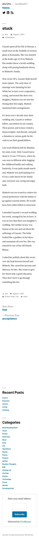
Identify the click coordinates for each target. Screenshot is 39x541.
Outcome (5, 401)
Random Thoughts (9, 464)
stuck (25, 297)
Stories (5, 476)
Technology (6, 479)
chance (5, 404)
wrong (4, 407)
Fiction (7, 297)
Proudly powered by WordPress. (21, 535)
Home (5, 7)
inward (5, 398)
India (13, 297)
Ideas (4, 440)
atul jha (6, 3)
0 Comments (10, 37)
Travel (4, 482)
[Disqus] (19, 353)
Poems (4, 455)
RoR (3, 467)
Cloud (4, 431)
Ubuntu (5, 485)
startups (5, 473)
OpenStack (6, 449)
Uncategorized (8, 488)
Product (5, 458)
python (5, 461)
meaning (5, 410)
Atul (6, 34)
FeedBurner (25, 521)
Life (17, 297)
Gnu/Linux (6, 437)
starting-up (6, 470)
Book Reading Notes (10, 428)
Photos (5, 452)
